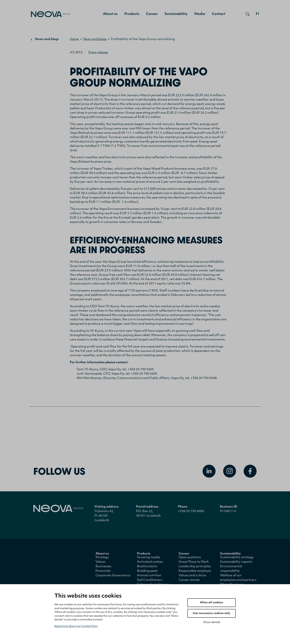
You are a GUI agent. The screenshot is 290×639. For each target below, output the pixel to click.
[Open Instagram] (229, 471)
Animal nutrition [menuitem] (149, 575)
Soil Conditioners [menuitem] (149, 580)
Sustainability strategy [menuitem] (237, 557)
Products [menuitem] (131, 14)
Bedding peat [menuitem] (147, 571)
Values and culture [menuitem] (192, 575)
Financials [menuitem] (102, 571)
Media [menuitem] (199, 14)
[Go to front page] (50, 14)
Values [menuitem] (100, 562)
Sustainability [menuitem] (176, 14)
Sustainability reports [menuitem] (236, 562)
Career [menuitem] (152, 14)
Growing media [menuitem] (148, 557)
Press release (98, 52)
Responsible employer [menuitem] (195, 571)
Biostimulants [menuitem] (147, 566)
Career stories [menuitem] (189, 580)
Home (74, 39)
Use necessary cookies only (211, 613)
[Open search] (248, 14)
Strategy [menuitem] (102, 557)
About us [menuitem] (110, 14)
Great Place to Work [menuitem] (194, 562)
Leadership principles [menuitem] (195, 566)
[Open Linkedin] (209, 471)
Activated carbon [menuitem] (150, 562)
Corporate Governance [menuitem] (112, 575)
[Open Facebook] (250, 471)
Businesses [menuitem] (103, 566)
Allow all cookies (211, 602)
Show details (211, 622)
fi (257, 14)
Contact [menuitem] (218, 14)
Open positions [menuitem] (190, 557)
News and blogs (47, 39)
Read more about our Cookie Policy (76, 626)
